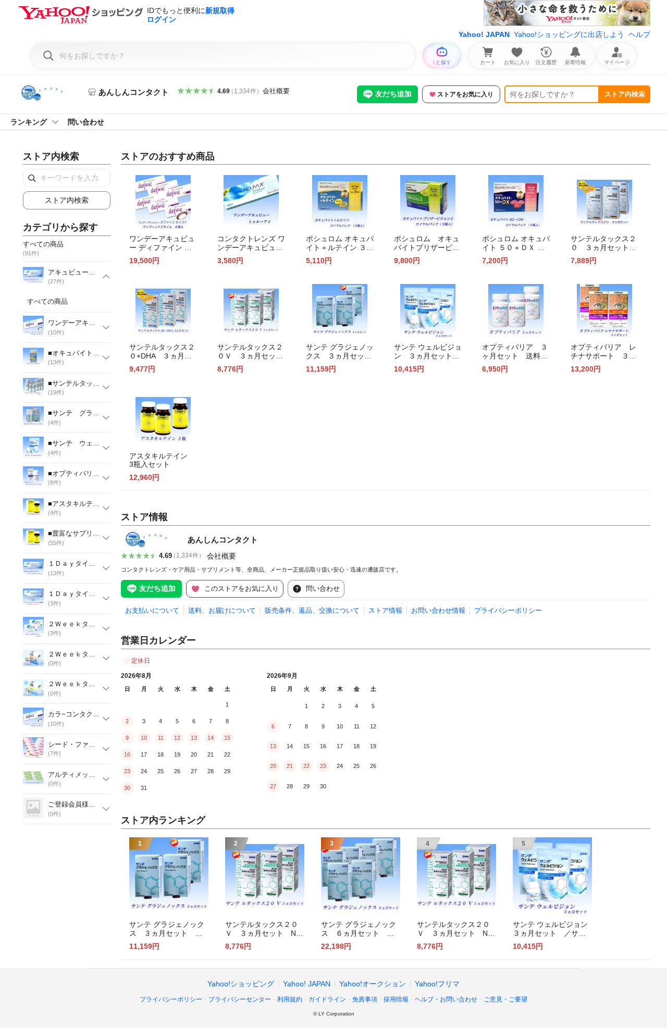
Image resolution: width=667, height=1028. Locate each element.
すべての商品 (47, 301)
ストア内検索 (624, 94)
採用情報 (396, 999)
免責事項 (364, 999)
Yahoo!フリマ (437, 984)
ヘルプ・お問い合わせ (446, 999)
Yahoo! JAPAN (484, 34)
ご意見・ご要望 (505, 999)
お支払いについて (152, 610)
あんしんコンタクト (223, 539)
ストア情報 (385, 610)
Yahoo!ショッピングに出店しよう (569, 34)
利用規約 (289, 999)
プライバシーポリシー (508, 610)
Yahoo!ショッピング (240, 984)
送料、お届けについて (222, 610)
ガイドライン (327, 999)
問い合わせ (86, 122)
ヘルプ (639, 34)
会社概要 (276, 91)
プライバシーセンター (239, 999)
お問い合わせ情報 (438, 610)
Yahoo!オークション (372, 984)
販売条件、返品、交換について (312, 610)
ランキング (28, 122)
